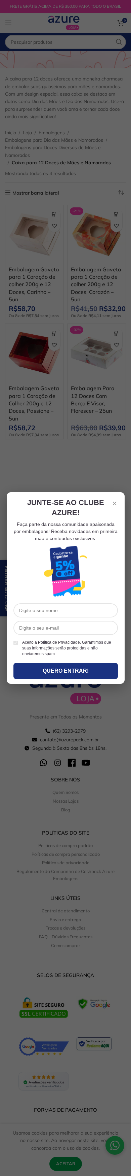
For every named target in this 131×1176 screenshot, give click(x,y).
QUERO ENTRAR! (66, 671)
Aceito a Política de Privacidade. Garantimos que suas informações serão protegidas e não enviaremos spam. (66, 648)
